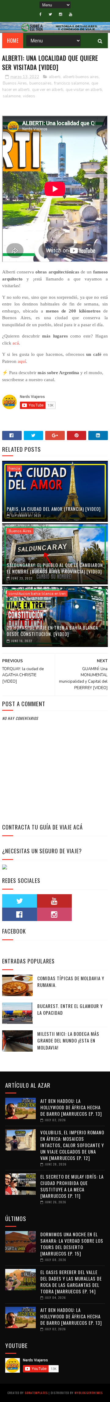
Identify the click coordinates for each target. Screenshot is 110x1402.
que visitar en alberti (84, 89)
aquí (22, 361)
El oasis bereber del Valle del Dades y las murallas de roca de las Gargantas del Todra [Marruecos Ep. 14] (71, 1282)
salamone (11, 96)
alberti (55, 77)
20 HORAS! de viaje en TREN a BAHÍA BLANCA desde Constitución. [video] (52, 630)
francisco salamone (71, 83)
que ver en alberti (47, 89)
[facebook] (40, 14)
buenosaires (40, 83)
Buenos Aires (15, 83)
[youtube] (70, 14)
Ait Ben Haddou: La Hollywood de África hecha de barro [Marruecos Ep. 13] (71, 1107)
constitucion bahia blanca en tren (37, 593)
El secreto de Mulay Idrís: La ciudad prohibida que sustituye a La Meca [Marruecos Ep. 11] (72, 1186)
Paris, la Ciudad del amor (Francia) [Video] (54, 508)
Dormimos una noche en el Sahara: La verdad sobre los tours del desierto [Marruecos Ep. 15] (71, 1244)
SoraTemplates (36, 1392)
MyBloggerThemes (89, 1392)
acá (16, 343)
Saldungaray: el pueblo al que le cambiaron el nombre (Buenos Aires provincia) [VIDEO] (55, 568)
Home (12, 40)
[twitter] (50, 14)
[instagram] (60, 14)
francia (14, 468)
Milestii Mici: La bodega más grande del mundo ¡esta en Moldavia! (68, 1040)
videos (29, 96)
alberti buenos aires (81, 77)
